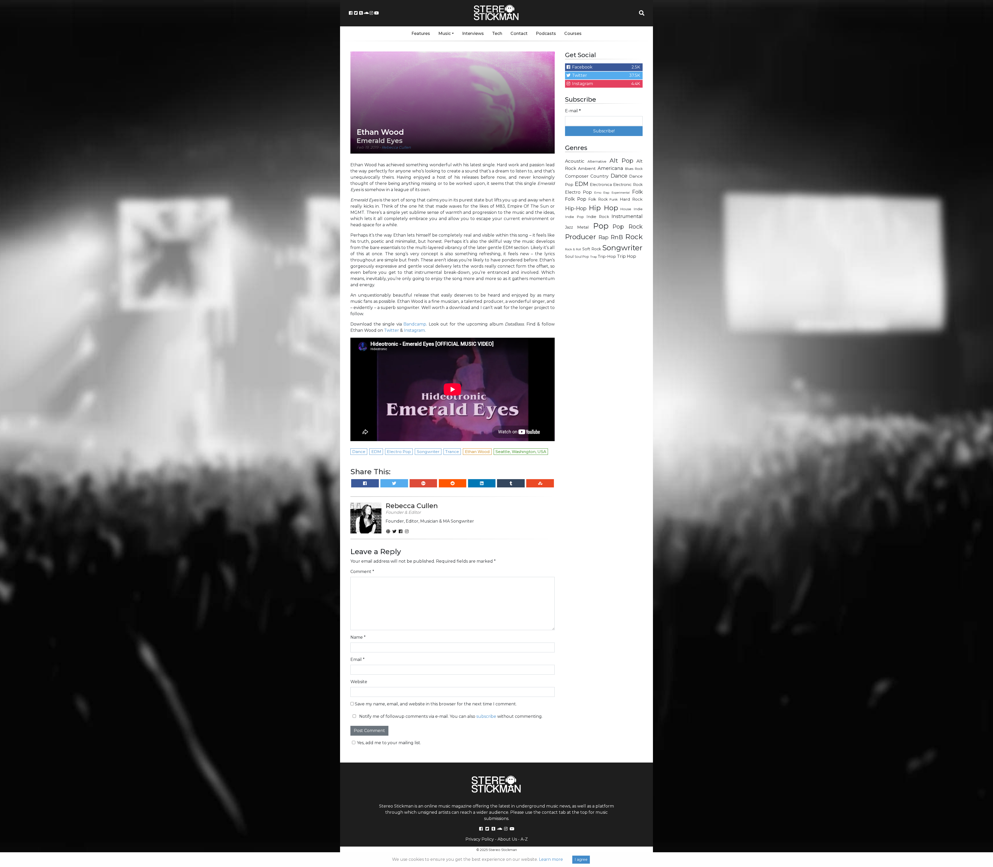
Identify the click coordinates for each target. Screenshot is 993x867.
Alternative (597, 161)
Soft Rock (591, 249)
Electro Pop (578, 192)
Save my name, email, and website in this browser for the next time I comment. (436, 704)
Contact (519, 33)
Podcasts (546, 33)
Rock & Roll (573, 249)
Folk (637, 192)
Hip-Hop (575, 208)
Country (599, 176)
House (625, 209)
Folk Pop (575, 199)
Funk (614, 199)
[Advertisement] (604, 345)
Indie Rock (597, 216)
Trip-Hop (607, 256)
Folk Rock (598, 199)
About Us (507, 839)
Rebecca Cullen (396, 147)
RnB (617, 237)
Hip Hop (603, 207)
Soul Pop (582, 257)
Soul (569, 256)
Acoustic (574, 161)
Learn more (551, 859)
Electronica (601, 184)
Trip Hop (626, 256)
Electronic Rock (628, 184)
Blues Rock (634, 169)
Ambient (587, 168)
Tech (497, 33)
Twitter (391, 330)
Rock (634, 236)
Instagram (414, 330)
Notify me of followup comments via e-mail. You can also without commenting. (450, 716)
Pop (600, 225)
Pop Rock (628, 226)
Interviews (473, 33)
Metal (583, 227)
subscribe (486, 716)
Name (358, 637)
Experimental (621, 192)
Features (420, 33)
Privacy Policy (479, 839)
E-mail (573, 110)
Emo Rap (601, 192)
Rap (603, 237)
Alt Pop (622, 160)
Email (357, 659)
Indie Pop (574, 217)
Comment (362, 571)
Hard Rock (631, 199)
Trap (593, 257)
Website (358, 681)
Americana (610, 168)
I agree (581, 859)
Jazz (569, 227)
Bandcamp (414, 324)
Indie (638, 209)
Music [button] (444, 33)
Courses (573, 33)
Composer (577, 176)
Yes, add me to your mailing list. (389, 742)
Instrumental (627, 216)
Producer (580, 237)
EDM (581, 183)
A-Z (524, 839)
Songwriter (622, 247)
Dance (619, 175)
